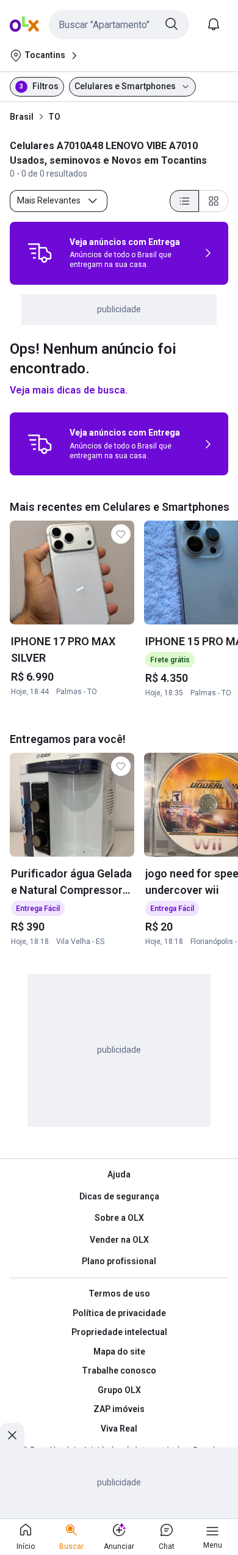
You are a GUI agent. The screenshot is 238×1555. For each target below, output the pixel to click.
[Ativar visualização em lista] (184, 201)
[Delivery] (39, 253)
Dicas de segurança (119, 1196)
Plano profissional (119, 1261)
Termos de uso (119, 1293)
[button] (119, 24)
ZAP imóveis (119, 1409)
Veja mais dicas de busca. (69, 390)
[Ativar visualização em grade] (213, 201)
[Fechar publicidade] (12, 1435)
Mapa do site (119, 1351)
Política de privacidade (119, 1313)
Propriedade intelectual (119, 1332)
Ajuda (119, 1174)
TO (54, 116)
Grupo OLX (119, 1390)
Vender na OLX (119, 1240)
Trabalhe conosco (119, 1370)
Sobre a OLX (119, 1218)
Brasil (22, 116)
